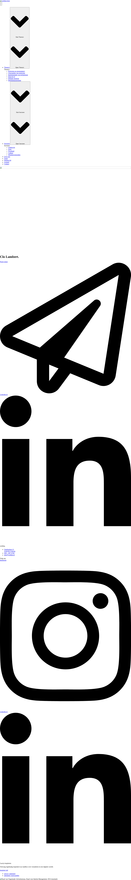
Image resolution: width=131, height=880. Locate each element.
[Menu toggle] (1, 4)
